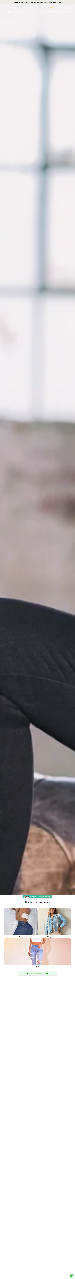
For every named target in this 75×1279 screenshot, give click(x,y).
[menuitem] (65, 11)
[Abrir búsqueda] (60, 8)
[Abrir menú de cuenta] (64, 8)
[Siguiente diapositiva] (69, 904)
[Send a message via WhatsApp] (71, 1275)
